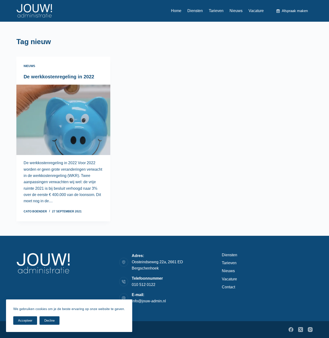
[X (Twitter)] (300, 329)
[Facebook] (291, 329)
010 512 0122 (143, 285)
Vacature (256, 11)
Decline (49, 320)
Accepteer (25, 320)
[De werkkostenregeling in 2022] (63, 120)
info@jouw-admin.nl (149, 301)
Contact (228, 287)
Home (176, 11)
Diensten (195, 11)
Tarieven (216, 11)
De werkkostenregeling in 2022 (59, 76)
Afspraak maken (295, 11)
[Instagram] (310, 329)
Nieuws (236, 11)
